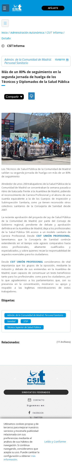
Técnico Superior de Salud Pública (24, 327)
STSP (25, 321)
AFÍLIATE (53, 8)
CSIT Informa (55, 32)
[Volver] (4, 46)
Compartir (12, 96)
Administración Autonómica (27, 32)
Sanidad (11, 321)
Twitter (38, 417)
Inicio (4, 32)
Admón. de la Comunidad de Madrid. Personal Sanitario (28, 61)
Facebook (38, 412)
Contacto (38, 400)
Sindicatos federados (36, 392)
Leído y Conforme (55, 441)
